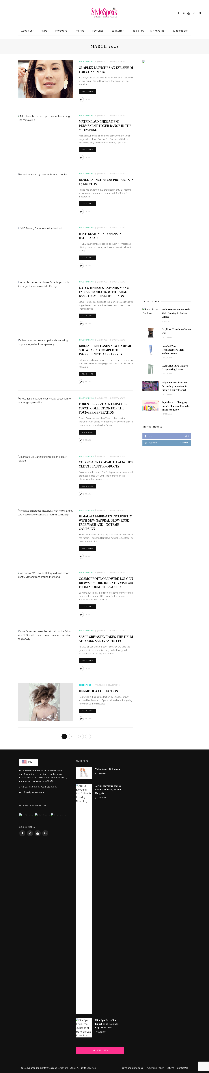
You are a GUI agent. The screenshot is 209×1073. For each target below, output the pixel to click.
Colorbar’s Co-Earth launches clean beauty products (106, 464)
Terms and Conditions (132, 1068)
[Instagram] (183, 13)
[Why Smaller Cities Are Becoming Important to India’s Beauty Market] (150, 385)
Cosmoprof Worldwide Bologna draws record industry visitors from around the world (107, 582)
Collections (85, 685)
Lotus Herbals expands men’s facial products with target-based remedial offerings (104, 292)
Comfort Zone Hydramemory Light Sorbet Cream (173, 349)
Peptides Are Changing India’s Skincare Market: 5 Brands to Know (176, 406)
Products (61, 31)
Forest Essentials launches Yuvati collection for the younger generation (103, 408)
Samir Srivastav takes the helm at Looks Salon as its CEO (106, 638)
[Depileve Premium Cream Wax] (150, 332)
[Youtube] (188, 13)
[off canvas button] (9, 13)
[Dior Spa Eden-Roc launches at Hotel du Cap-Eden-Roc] (84, 1027)
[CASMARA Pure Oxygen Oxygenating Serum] (150, 368)
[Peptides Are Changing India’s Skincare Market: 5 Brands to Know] (150, 405)
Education (118, 31)
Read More (87, 91)
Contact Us (182, 1068)
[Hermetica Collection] (44, 702)
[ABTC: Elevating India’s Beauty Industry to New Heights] (84, 898)
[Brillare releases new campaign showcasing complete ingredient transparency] (44, 342)
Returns (170, 1068)
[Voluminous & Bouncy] (84, 772)
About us (27, 31)
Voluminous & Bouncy (107, 768)
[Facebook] (178, 13)
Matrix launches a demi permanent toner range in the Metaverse (105, 125)
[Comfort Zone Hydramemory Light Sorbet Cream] (150, 349)
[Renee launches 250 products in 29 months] (42, 174)
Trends (79, 31)
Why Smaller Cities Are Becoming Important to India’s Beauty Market (174, 386)
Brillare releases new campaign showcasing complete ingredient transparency (106, 350)
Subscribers (180, 31)
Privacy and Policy (155, 1068)
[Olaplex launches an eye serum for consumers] (44, 78)
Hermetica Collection (98, 691)
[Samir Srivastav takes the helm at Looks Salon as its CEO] (44, 634)
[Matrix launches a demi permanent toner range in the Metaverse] (44, 117)
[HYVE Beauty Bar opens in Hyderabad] (39, 228)
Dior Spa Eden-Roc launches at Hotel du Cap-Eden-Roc (106, 1024)
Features (97, 31)
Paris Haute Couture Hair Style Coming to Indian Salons (176, 313)
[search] (200, 13)
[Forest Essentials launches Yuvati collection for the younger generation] (44, 400)
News (44, 31)
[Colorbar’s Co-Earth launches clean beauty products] (44, 458)
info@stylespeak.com (33, 792)
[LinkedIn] (194, 13)
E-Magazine (157, 31)
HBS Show (138, 31)
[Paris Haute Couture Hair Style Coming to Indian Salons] (150, 311)
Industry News (86, 62)
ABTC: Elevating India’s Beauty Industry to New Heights (108, 789)
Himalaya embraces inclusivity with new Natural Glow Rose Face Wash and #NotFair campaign (105, 522)
